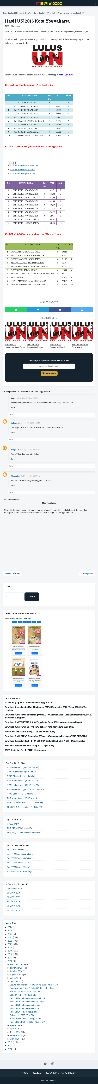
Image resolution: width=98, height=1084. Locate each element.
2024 (10, 934)
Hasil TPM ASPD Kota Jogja (19, 871)
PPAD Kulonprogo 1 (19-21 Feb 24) (23, 785)
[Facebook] (45, 1064)
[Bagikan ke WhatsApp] (16, 309)
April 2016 (15, 1029)
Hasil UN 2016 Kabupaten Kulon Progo (24, 165)
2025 (10, 930)
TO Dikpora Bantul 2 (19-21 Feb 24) (23, 780)
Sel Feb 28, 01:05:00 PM (30, 476)
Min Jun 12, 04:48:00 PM (28, 398)
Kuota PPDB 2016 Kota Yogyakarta (25, 1018)
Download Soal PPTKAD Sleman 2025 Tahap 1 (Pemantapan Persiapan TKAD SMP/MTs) (46, 736)
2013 (10, 1045)
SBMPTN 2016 (13, 901)
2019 (10, 951)
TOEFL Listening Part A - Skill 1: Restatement (25, 750)
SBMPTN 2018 (13, 893)
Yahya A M (15, 450)
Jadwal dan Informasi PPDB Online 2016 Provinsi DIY (34, 985)
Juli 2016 (14, 978)
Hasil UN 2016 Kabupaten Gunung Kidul (27, 998)
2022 (10, 941)
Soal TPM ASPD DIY (16, 849)
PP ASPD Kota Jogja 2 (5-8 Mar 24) (23, 767)
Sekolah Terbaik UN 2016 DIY (23, 995)
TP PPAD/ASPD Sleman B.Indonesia (23, 833)
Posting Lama (87, 573)
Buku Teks (37, 1073)
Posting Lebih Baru (12, 573)
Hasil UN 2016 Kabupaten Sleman (22, 169)
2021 (10, 944)
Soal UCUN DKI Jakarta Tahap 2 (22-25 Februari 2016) (30, 731)
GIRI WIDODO (54, 1080)
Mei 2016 (14, 1025)
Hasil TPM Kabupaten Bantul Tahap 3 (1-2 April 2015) (29, 745)
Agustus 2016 (16, 974)
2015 (10, 1042)
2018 (10, 954)
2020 (10, 947)
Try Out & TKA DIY (68, 1073)
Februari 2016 (16, 1035)
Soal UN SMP (51, 1073)
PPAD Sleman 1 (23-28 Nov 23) (21, 794)
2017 (10, 958)
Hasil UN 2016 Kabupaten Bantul (22, 174)
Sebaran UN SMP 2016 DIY (22, 1015)
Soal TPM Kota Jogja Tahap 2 (20, 854)
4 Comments (15, 26)
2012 (10, 1049)
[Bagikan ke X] (82, 309)
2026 (10, 927)
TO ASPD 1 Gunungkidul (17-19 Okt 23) (24, 807)
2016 (10, 961)
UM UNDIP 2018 (14, 888)
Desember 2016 (17, 964)
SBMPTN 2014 (13, 910)
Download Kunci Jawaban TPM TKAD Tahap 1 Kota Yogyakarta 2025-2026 (39, 727)
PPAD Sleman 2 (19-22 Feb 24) (21, 776)
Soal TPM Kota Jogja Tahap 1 (20, 858)
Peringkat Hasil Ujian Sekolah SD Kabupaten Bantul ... (33, 988)
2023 (10, 937)
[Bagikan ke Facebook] (60, 309)
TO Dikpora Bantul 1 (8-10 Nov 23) (22, 798)
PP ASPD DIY (13, 824)
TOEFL (25, 1073)
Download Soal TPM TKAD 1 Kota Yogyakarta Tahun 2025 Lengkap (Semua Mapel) (43, 722)
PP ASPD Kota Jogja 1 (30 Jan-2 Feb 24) (25, 789)
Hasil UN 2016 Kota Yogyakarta (80, 345)
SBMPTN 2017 (13, 897)
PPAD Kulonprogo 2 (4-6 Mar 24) (21, 772)
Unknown (15, 423)
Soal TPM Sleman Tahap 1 (18, 867)
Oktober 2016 (16, 971)
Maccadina (15, 476)
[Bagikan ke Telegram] (38, 309)
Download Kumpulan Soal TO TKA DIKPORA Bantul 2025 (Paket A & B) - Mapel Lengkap (45, 741)
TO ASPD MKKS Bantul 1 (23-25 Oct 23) (25, 802)
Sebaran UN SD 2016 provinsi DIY (25, 991)
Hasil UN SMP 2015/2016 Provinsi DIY (27, 1022)
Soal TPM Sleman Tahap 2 (18, 862)
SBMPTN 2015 (13, 906)
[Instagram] (52, 1064)
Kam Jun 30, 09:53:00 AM (29, 423)
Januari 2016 (16, 1039)
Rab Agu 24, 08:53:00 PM (30, 450)
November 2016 (17, 968)
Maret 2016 (15, 1032)
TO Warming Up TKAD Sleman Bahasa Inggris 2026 (28, 702)
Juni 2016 (15, 981)
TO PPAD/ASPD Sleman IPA (20, 828)
